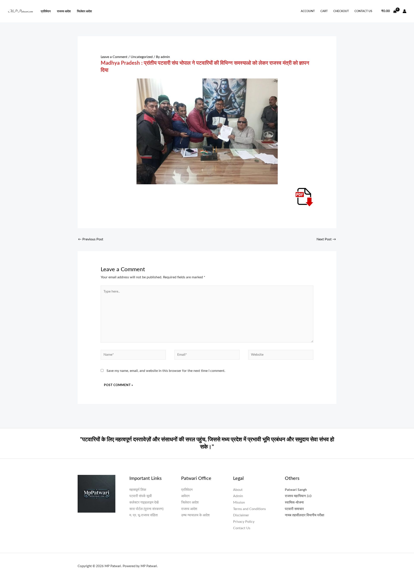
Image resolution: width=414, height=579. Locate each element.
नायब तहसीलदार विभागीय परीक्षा (304, 515)
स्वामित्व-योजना (294, 502)
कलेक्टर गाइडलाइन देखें (143, 502)
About (238, 489)
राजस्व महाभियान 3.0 (298, 496)
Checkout (341, 11)
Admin (238, 496)
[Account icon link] (404, 11)
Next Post (326, 239)
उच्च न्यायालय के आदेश (195, 515)
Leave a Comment (114, 57)
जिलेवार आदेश (84, 11)
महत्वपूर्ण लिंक (137, 489)
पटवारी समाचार (294, 509)
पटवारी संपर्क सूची (140, 496)
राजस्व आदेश (64, 11)
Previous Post (90, 239)
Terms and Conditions (249, 509)
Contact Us (363, 11)
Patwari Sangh (296, 489)
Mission (239, 502)
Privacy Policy (243, 521)
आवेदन (185, 496)
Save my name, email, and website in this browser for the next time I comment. (166, 370)
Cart (324, 11)
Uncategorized (142, 57)
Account (308, 11)
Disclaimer (241, 515)
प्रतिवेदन (46, 11)
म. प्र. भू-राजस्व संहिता (143, 515)
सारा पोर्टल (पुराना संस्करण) (146, 509)
